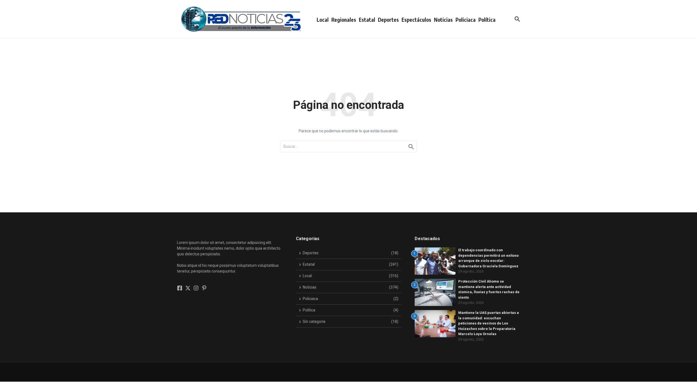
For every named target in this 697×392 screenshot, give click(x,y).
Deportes (388, 19)
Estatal (367, 19)
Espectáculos (416, 19)
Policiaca (466, 19)
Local (323, 19)
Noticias (443, 19)
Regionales (343, 19)
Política (487, 19)
